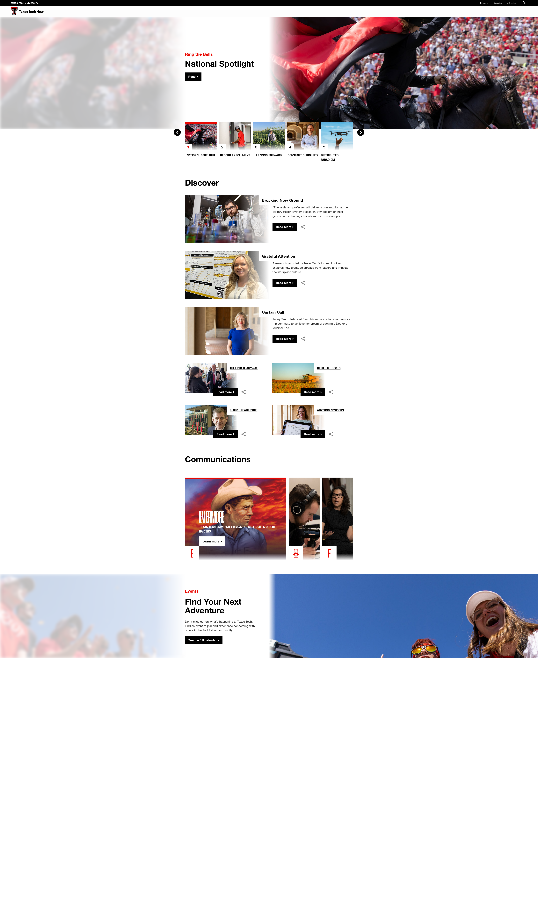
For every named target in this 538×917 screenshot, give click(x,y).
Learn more (211, 541)
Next (360, 132)
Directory (484, 3)
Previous (177, 132)
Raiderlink (498, 3)
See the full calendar (202, 640)
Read (192, 76)
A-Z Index (511, 3)
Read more (224, 392)
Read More (283, 227)
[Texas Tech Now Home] (9, 11)
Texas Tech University (24, 2)
